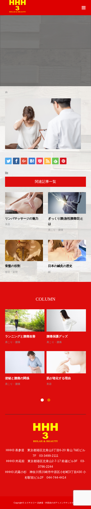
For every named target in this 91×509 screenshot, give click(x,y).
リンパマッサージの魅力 (21, 218)
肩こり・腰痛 (55, 229)
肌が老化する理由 (59, 378)
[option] (46, 347)
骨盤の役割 (12, 266)
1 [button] (42, 400)
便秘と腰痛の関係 (17, 378)
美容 (7, 224)
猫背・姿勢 (11, 271)
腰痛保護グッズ (57, 336)
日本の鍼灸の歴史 (60, 266)
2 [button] (48, 400)
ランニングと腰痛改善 (20, 336)
